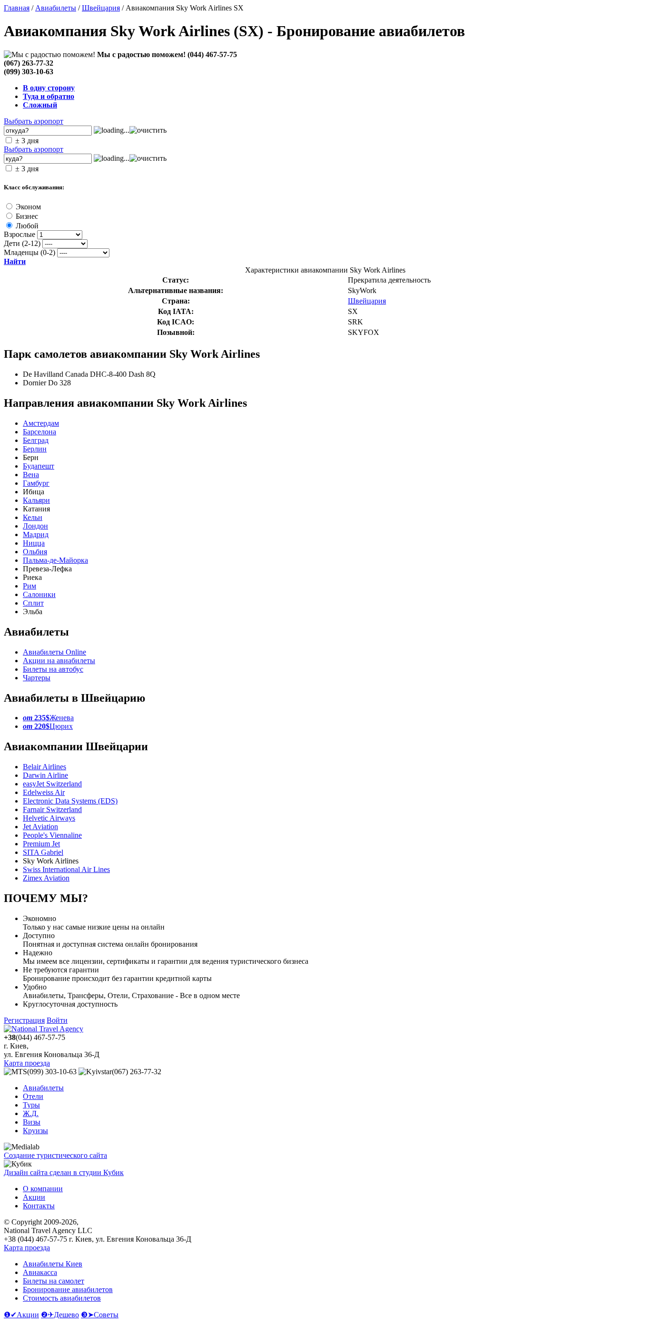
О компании (43, 1189)
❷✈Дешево (60, 1315)
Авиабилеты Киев (52, 1264)
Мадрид (36, 534)
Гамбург (36, 483)
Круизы (35, 1131)
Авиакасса (40, 1272)
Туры (31, 1105)
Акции (34, 1197)
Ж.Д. (31, 1113)
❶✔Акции (21, 1315)
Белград (36, 440)
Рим (29, 586)
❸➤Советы (99, 1315)
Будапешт (38, 466)
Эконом (28, 207)
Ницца (34, 543)
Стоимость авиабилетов (62, 1298)
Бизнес (27, 216)
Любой (27, 226)
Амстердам (41, 423)
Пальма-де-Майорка (55, 560)
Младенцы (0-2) (29, 252)
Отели (33, 1096)
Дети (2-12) (22, 243)
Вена (31, 474)
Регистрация (24, 1020)
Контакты (39, 1206)
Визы (31, 1122)
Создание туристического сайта (55, 1155)
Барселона (39, 432)
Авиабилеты (55, 8)
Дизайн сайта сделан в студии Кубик (64, 1172)
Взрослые (19, 234)
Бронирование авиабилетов (68, 1289)
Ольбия (35, 552)
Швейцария (101, 8)
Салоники (39, 594)
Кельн (32, 517)
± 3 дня (27, 141)
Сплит (33, 603)
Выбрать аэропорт (33, 121)
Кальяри (36, 500)
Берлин (35, 449)
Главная (17, 8)
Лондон (35, 526)
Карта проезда (27, 1063)
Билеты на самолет (53, 1281)
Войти (57, 1020)
